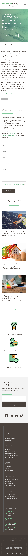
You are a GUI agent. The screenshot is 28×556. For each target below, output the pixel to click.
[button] (9, 45)
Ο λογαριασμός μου (10, 494)
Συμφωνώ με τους (14, 184)
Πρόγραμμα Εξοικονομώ (11, 449)
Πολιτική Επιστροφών (11, 498)
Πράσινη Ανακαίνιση (10, 451)
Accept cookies (14, 544)
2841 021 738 (11, 529)
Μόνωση (7, 468)
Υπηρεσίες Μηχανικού (10, 457)
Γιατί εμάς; (7, 436)
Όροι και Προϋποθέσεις (11, 501)
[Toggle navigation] (25, 4)
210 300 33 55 (13, 134)
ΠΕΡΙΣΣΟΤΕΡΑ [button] (14, 309)
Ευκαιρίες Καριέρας (10, 438)
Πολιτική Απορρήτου (10, 503)
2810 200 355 (11, 513)
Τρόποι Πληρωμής (10, 496)
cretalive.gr (8, 93)
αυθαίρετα (4, 99)
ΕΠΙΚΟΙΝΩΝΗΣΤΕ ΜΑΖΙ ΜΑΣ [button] (10, 35)
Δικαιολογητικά (9, 481)
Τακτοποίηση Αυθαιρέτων (12, 455)
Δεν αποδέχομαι (14, 548)
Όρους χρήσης (19, 184)
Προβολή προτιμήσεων (14, 552)
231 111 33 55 (11, 525)
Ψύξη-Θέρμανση (9, 470)
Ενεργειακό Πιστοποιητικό (12, 453)
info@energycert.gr (8, 136)
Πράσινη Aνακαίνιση (10, 483)
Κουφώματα (8, 466)
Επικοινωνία (8, 440)
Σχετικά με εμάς (9, 434)
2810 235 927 (11, 515)
